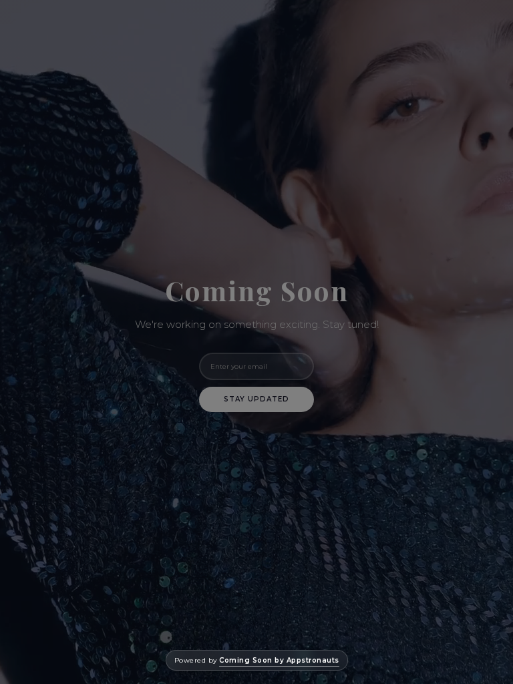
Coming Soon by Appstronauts (279, 660)
